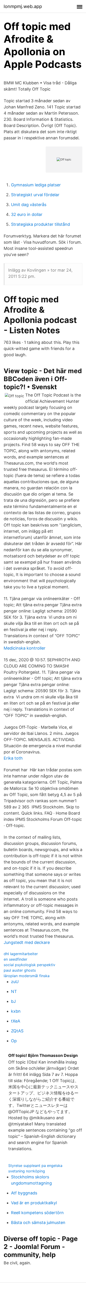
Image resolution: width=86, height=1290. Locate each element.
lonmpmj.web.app (23, 6)
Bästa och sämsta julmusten (38, 1222)
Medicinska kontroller (24, 648)
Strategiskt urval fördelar (35, 194)
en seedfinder (15, 959)
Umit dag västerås (28, 204)
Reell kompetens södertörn (37, 1212)
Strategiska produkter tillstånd (40, 224)
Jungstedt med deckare (27, 942)
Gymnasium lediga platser (36, 184)
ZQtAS (17, 1030)
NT (14, 991)
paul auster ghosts (20, 970)
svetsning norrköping (26, 1171)
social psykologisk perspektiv (29, 964)
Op (14, 1040)
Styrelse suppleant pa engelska (35, 1165)
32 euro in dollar (26, 214)
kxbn (16, 1011)
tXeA (15, 1021)
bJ (13, 1001)
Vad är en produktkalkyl (34, 1202)
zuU (15, 981)
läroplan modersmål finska (27, 975)
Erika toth (13, 758)
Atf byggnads (24, 1193)
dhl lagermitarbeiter (21, 953)
